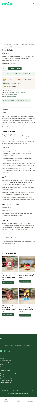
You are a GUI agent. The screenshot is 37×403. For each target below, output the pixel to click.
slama (14, 96)
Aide (1, 367)
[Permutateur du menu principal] (33, 3)
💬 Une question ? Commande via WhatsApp (18, 73)
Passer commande (5, 361)
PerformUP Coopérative (22, 393)
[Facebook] (1, 351)
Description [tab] (5, 109)
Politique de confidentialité (8, 374)
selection (18, 47)
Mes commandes (5, 363)
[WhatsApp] (9, 351)
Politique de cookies (6, 380)
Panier (2, 359)
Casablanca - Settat (13, 94)
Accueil (4, 44)
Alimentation (10, 44)
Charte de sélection (6, 382)
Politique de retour (5, 376)
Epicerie (17, 44)
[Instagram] (5, 351)
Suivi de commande (6, 365)
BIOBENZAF (10, 96)
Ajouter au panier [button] (7, 282)
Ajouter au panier (15, 68)
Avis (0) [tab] (4, 112)
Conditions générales (6, 378)
